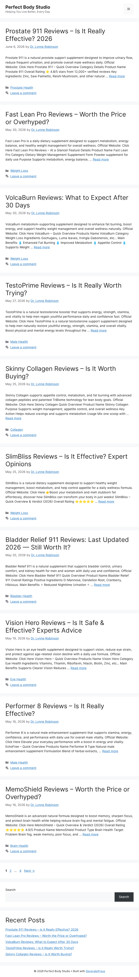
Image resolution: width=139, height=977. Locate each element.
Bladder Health (21, 596)
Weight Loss (19, 170)
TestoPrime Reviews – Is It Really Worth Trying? (39, 948)
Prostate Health (21, 87)
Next (29, 871)
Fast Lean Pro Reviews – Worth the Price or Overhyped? (46, 936)
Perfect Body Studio (27, 7)
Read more (117, 76)
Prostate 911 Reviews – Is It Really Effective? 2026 (41, 929)
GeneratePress (95, 971)
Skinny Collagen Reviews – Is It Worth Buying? (38, 954)
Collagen (16, 429)
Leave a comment (23, 93)
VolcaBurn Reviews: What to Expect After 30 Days (41, 942)
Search (10, 890)
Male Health (19, 342)
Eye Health (18, 679)
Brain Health (19, 846)
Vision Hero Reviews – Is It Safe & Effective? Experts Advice (54, 626)
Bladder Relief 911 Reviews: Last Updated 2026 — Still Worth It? (67, 543)
